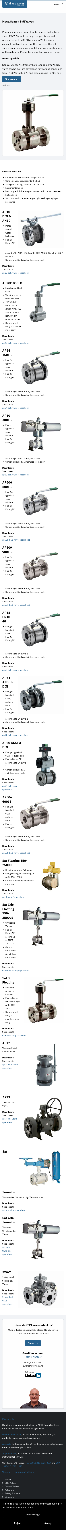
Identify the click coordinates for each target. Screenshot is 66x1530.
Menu (57, 4)
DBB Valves (10, 1483)
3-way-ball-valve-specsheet (8, 1300)
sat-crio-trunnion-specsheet (7, 1251)
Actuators (9, 1490)
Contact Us (33, 1343)
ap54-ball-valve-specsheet (15, 735)
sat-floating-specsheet (13, 897)
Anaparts (6, 1444)
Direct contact (12, 79)
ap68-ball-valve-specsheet (15, 670)
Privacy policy (9, 1419)
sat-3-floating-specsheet (14, 1035)
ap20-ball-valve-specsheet (15, 343)
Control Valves (12, 1486)
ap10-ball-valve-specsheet (15, 272)
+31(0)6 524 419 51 (33, 1362)
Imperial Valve (9, 1453)
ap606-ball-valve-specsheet (16, 539)
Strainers (9, 1497)
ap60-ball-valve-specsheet (15, 474)
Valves (6, 85)
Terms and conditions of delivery (18, 1472)
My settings (33, 1514)
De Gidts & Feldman (11, 1434)
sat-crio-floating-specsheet (15, 970)
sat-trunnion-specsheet (13, 1210)
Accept (48, 1523)
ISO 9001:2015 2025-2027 (38, 1462)
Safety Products (12, 1493)
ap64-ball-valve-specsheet (15, 407)
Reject (17, 1523)
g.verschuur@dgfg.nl (33, 1365)
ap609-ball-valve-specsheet (16, 604)
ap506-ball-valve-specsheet (16, 852)
